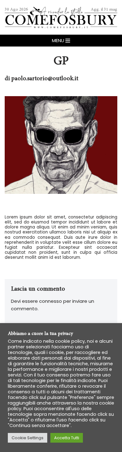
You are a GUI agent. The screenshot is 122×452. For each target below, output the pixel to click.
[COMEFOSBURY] (61, 17)
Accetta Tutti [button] (66, 438)
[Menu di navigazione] (61, 40)
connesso (50, 301)
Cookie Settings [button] (27, 438)
